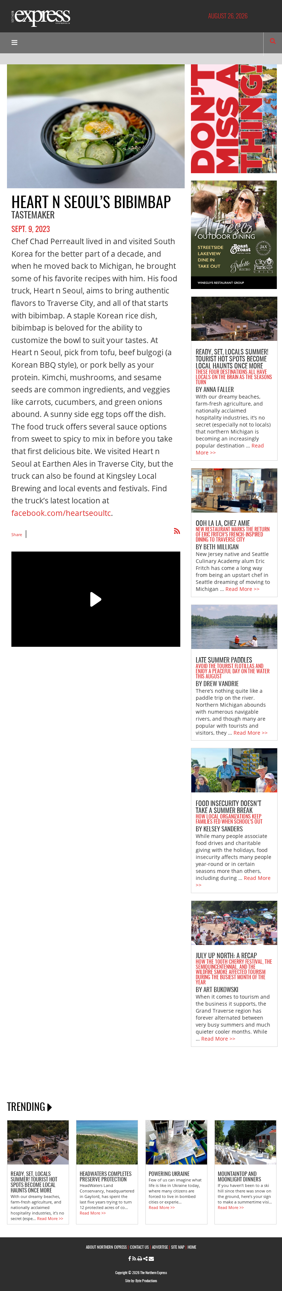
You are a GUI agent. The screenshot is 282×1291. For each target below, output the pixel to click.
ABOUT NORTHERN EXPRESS (106, 1247)
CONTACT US (139, 1247)
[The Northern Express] (40, 17)
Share (16, 534)
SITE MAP (177, 1247)
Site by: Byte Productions (141, 1281)
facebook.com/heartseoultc (61, 513)
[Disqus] (95, 788)
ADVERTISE (160, 1247)
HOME (192, 1247)
